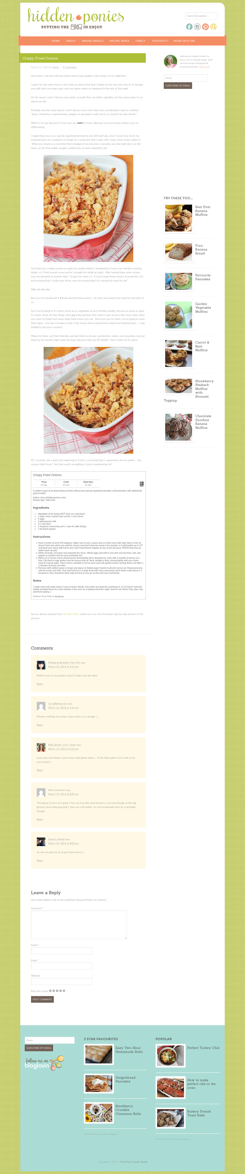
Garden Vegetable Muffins (203, 308)
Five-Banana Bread (201, 249)
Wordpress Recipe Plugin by (48, 596)
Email (35, 960)
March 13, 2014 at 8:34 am (63, 794)
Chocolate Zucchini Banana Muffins (203, 422)
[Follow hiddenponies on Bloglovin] (45, 1069)
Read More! (204, 67)
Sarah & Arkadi (56, 839)
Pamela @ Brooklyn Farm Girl (64, 663)
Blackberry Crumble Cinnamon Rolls (128, 1110)
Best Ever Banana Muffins (203, 211)
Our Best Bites (71, 614)
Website (35, 976)
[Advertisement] (186, 118)
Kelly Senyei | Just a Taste (62, 745)
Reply (40, 684)
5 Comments (70, 67)
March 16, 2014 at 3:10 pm (63, 667)
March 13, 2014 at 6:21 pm (63, 749)
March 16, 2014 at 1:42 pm (63, 708)
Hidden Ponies (51, 17)
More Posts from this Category (101, 1134)
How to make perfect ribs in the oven (201, 1084)
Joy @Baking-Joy (57, 704)
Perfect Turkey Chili (203, 1048)
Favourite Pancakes (203, 277)
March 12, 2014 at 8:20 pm (63, 843)
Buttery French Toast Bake (199, 1113)
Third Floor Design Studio (133, 1162)
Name (35, 945)
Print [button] (142, 485)
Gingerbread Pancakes (125, 1079)
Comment (37, 908)
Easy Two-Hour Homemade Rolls (129, 1050)
